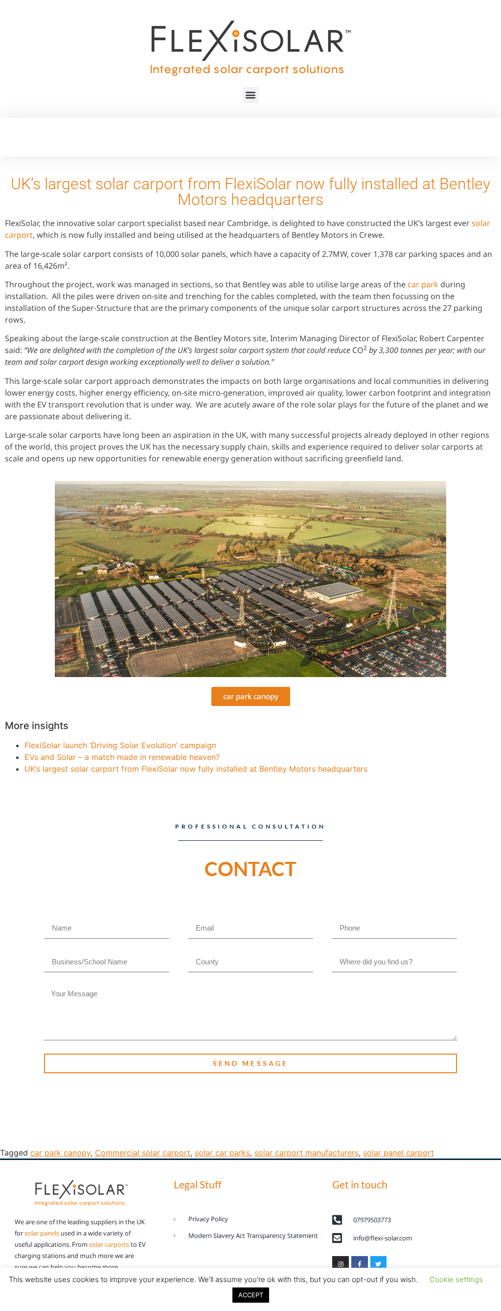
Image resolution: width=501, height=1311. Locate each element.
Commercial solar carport (142, 1153)
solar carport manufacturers (306, 1153)
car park (423, 284)
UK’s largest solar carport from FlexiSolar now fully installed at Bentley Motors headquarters (195, 769)
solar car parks (222, 1153)
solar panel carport (398, 1153)
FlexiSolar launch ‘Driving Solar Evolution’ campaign (120, 745)
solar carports (109, 1244)
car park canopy (60, 1153)
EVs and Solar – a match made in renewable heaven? (122, 757)
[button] (251, 95)
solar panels (41, 1233)
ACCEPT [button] (250, 1295)
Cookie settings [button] (456, 1279)
